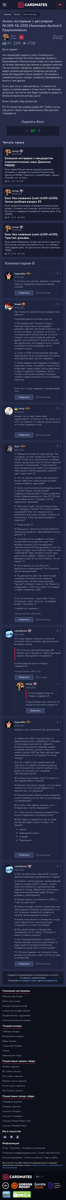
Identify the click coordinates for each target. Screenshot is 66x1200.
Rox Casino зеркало (12, 1076)
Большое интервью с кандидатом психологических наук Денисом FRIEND (29, 161)
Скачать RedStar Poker (14, 1125)
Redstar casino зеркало (14, 1081)
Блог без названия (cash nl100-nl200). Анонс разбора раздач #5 (31, 200)
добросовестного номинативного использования (32, 1166)
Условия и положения (33, 1148)
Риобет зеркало (10, 1066)
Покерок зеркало (11, 1106)
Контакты (15, 1148)
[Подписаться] (21, 37)
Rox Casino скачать (12, 1090)
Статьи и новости (33, 1157)
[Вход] (60, 5)
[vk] (4, 1137)
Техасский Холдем (12, 1045)
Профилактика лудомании (16, 1015)
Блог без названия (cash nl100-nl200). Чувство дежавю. (31, 236)
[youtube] (17, 1137)
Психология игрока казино (16, 1020)
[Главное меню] (4, 5)
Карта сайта (51, 1157)
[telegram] (11, 1137)
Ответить (24, 292)
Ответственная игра (49, 1152)
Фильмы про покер (12, 996)
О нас (5, 1148)
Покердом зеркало (12, 1101)
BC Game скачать (11, 1071)
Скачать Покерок (11, 1111)
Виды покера (9, 1041)
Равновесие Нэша (11, 1055)
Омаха (5, 1050)
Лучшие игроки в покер (14, 1005)
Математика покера (13, 1036)
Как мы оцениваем (12, 1157)
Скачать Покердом (12, 1116)
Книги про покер (11, 1001)
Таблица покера (11, 1031)
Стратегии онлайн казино (16, 1010)
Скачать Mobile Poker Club (16, 1120)
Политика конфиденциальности (19, 1152)
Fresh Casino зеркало (13, 1085)
